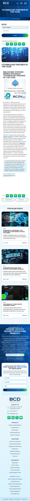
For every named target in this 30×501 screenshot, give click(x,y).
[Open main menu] (25, 3)
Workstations (15, 430)
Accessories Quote (15, 481)
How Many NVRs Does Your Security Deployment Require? (13, 268)
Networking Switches (15, 432)
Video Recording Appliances (15, 425)
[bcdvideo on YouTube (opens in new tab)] (21, 418)
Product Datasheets (15, 467)
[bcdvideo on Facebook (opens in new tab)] (9, 418)
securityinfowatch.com (9, 175)
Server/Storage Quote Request (15, 479)
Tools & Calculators (15, 470)
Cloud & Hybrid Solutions (15, 443)
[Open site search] (21, 3)
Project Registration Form (15, 488)
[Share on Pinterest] (23, 44)
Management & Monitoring (15, 446)
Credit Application (15, 493)
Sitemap (11, 499)
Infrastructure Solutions (15, 441)
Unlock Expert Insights (14, 389)
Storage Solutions (15, 427)
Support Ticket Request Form (15, 484)
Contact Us (14, 476)
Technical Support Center (15, 472)
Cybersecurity (15, 448)
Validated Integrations (15, 451)
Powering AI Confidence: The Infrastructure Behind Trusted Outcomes (14, 231)
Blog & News (15, 462)
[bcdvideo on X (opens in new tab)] (17, 418)
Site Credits (6, 499)
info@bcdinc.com (14, 413)
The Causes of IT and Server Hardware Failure (12, 305)
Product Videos (15, 465)
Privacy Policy (17, 499)
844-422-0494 (13, 411)
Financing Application (15, 491)
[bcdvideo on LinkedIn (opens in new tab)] (13, 418)
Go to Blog (16, 18)
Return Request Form (15, 486)
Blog (4, 228)
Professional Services (15, 453)
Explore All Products (15, 358)
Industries (15, 456)
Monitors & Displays (15, 435)
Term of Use (24, 499)
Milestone (22, 143)
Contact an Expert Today (14, 354)
